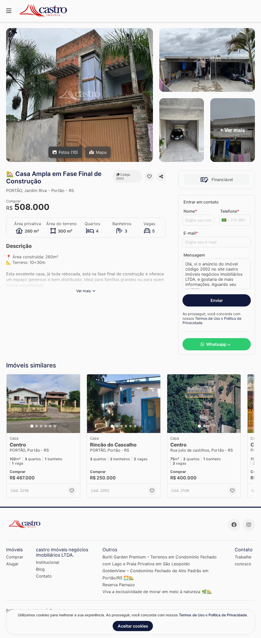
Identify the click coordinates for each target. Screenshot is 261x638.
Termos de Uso (207, 318)
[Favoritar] (149, 176)
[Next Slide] (74, 403)
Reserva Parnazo (118, 584)
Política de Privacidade (227, 615)
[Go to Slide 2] (36, 426)
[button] (43, 403)
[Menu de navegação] (8, 11)
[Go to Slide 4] (45, 426)
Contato (44, 576)
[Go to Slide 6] (55, 426)
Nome (190, 211)
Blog (40, 569)
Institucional (47, 562)
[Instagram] (249, 525)
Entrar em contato (201, 202)
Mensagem (194, 255)
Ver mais (83, 291)
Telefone (229, 211)
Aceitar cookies (133, 626)
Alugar (12, 563)
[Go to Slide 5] (50, 426)
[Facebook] (234, 525)
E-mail (191, 233)
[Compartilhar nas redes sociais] (161, 176)
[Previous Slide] (12, 403)
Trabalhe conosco (243, 560)
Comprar (14, 556)
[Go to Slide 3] (41, 426)
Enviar (217, 300)
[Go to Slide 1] (31, 426)
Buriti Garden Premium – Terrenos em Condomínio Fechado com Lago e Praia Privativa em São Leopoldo (159, 560)
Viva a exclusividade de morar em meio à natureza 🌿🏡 (157, 591)
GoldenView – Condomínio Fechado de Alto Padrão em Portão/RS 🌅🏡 (155, 574)
